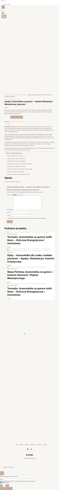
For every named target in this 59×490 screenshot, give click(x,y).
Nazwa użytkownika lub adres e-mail (8, 476)
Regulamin (39, 444)
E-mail (9, 215)
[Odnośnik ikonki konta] (2, 11)
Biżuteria (14, 94)
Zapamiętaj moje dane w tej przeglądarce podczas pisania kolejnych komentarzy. (27, 218)
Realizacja (32, 444)
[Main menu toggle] (3, 16)
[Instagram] (27, 449)
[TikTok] (31, 449)
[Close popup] (2, 473)
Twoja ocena (10, 194)
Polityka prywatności (24, 444)
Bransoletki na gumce (22, 94)
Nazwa (9, 212)
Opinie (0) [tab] (9, 125)
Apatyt (5, 99)
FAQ (17, 444)
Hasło (1, 479)
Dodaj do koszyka (16, 117)
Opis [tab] (8, 123)
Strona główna (7, 94)
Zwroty (44, 444)
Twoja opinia (10, 209)
